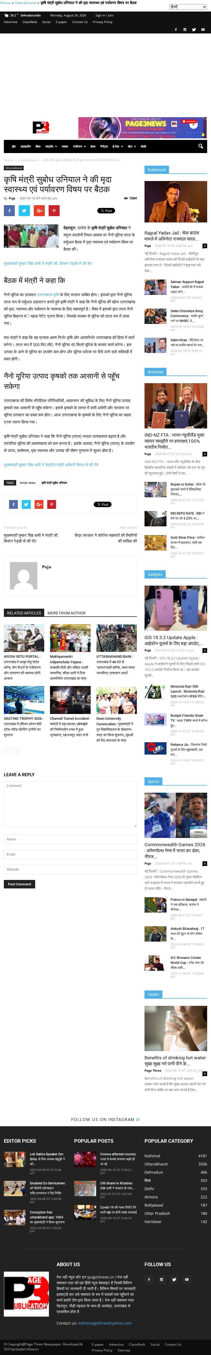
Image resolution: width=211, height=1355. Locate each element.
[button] (200, 146)
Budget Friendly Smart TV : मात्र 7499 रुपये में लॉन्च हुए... (189, 720)
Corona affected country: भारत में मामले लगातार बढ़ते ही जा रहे (118, 1159)
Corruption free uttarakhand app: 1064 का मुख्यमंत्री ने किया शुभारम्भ (47, 1217)
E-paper (61, 22)
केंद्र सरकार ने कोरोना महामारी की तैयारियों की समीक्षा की (106, 538)
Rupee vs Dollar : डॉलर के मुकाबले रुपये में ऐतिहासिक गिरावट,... (188, 489)
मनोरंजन (77, 146)
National (152, 1155)
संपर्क (143, 146)
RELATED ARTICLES (24, 613)
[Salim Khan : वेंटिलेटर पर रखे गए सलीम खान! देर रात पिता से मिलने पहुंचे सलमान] (155, 345)
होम (14, 146)
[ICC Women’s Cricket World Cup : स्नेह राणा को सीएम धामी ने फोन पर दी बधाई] (155, 963)
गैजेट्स (104, 146)
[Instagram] (185, 29)
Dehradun (154, 1172)
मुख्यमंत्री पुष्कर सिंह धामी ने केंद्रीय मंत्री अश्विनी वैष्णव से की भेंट (51, 464)
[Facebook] (176, 29)
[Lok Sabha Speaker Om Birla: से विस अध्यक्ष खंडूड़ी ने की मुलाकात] (15, 1159)
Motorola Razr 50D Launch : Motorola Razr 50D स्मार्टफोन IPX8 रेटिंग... (188, 691)
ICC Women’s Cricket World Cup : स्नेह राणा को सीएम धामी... (187, 963)
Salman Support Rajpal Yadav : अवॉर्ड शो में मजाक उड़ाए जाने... (187, 287)
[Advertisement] (105, 74)
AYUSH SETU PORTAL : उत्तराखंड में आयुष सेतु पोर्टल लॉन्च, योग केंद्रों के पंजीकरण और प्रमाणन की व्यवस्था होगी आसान (22, 667)
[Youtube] (203, 29)
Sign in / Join (104, 15)
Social (46, 22)
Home (5, 3)
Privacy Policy (103, 22)
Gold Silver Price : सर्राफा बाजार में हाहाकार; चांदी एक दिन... (188, 542)
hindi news (27, 483)
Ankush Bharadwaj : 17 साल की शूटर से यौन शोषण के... (187, 934)
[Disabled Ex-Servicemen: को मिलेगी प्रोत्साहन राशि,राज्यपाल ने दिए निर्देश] (15, 1188)
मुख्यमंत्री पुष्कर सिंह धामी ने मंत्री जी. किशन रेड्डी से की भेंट (48, 263)
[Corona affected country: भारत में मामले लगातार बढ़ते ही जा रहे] (85, 1159)
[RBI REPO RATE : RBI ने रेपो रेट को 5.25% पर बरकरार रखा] (155, 518)
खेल (130, 146)
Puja (12, 198)
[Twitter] (194, 29)
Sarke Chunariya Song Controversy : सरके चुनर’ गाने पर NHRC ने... (187, 316)
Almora (151, 1196)
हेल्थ (93, 146)
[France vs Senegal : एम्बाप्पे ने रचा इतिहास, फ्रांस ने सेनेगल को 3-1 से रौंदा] (155, 905)
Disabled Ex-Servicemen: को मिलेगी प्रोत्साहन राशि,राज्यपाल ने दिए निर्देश (48, 1188)
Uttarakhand (25, 3)
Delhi (149, 1188)
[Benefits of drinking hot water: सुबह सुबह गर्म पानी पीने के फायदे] (176, 1028)
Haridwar (153, 1221)
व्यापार (65, 146)
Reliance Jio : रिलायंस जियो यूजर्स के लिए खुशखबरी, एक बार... (189, 749)
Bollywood (154, 1205)
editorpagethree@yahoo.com (105, 1323)
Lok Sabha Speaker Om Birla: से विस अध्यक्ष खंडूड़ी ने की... (47, 1159)
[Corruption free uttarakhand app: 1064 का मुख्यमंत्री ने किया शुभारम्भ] (15, 1217)
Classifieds (30, 22)
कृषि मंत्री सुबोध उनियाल (54, 483)
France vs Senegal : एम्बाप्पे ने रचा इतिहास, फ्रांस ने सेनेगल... (189, 904)
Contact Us (80, 22)
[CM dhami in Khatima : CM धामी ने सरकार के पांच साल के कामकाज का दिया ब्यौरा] (85, 1188)
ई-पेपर (116, 146)
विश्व (38, 146)
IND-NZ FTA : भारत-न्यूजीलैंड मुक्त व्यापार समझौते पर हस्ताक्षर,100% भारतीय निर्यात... (174, 441)
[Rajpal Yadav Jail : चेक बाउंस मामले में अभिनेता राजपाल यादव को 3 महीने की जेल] (176, 201)
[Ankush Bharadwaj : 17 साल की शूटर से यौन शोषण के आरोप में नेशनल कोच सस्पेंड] (155, 934)
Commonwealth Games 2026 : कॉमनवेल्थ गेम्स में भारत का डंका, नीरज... (175, 850)
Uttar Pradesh (157, 1213)
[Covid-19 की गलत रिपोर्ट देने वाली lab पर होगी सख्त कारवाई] (85, 1212)
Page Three (153, 1070)
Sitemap (124, 1350)
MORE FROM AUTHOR (67, 613)
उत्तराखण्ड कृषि (48, 294)
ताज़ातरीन (26, 146)
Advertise (10, 22)
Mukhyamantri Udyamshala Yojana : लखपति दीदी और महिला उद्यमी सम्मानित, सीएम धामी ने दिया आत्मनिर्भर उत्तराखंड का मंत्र (69, 667)
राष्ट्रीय (49, 146)
